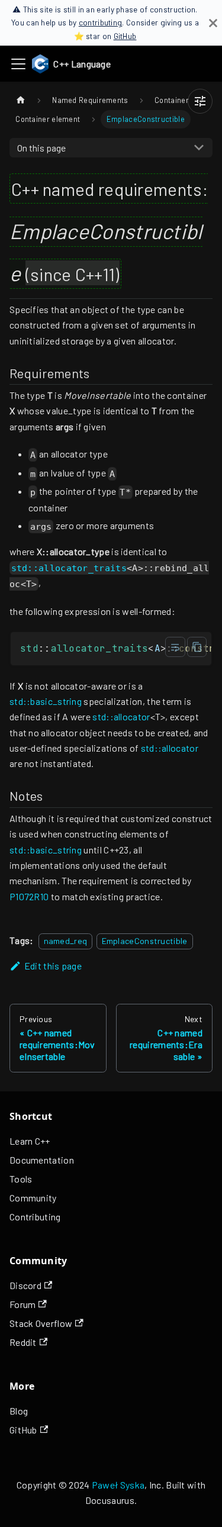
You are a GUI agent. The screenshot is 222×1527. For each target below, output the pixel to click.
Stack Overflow (40, 1323)
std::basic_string (45, 701)
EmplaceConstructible (145, 941)
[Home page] (20, 100)
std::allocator (121, 716)
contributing (101, 22)
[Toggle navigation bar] (18, 64)
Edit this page (53, 965)
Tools (21, 1178)
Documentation (41, 1159)
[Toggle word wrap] (175, 647)
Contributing (35, 1216)
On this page (41, 147)
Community (33, 1197)
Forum (22, 1304)
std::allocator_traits (69, 567)
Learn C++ (29, 1140)
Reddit (23, 1342)
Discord (25, 1285)
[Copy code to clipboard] (197, 647)
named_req (66, 941)
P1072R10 (29, 896)
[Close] (213, 23)
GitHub (125, 36)
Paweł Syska (118, 1484)
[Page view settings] (200, 101)
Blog (18, 1410)
